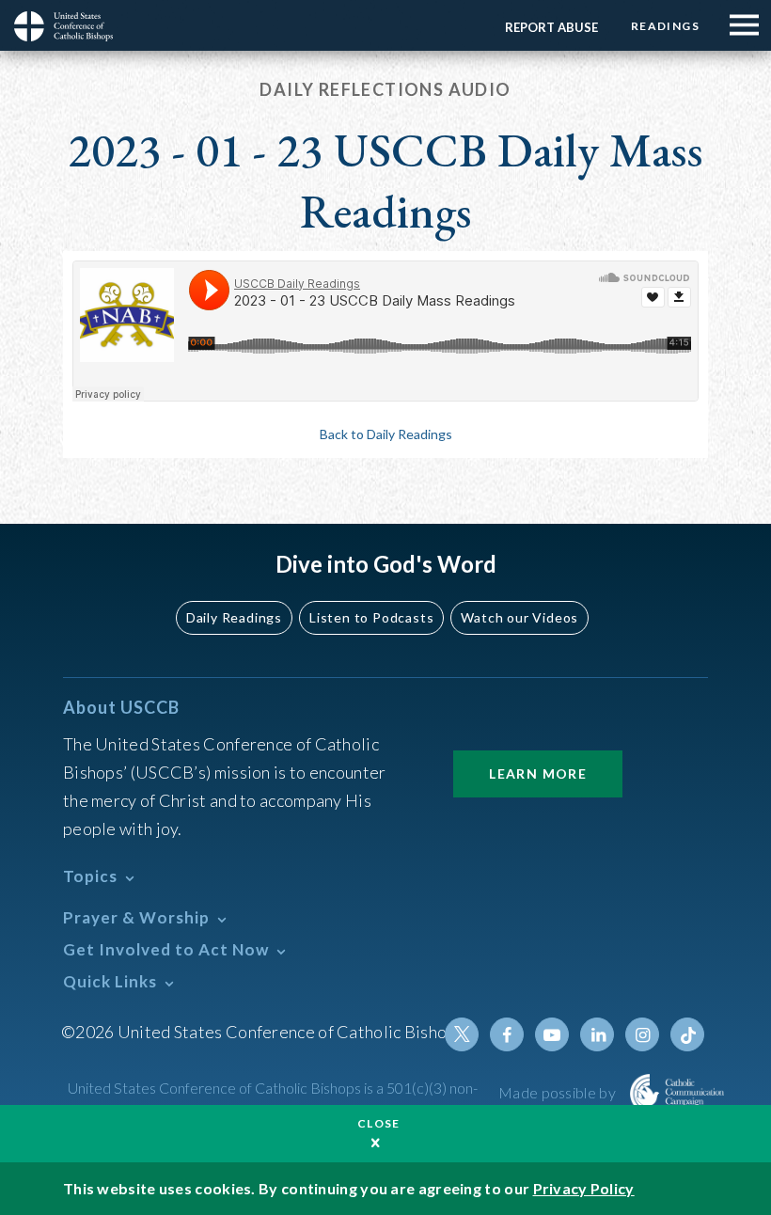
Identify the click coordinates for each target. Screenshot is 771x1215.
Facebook (507, 1034)
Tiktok (687, 1034)
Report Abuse (551, 27)
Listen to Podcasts (371, 617)
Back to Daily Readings (386, 434)
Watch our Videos (519, 617)
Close (379, 1123)
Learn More (538, 773)
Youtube (552, 1034)
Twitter (462, 1034)
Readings (665, 26)
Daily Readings (234, 617)
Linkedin (597, 1034)
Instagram (642, 1034)
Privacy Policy (584, 1188)
